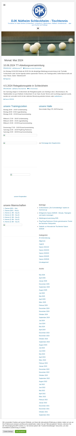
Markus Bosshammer (20, 88)
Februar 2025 (43, 305)
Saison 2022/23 (44, 250)
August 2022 (43, 381)
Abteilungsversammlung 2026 (48, 218)
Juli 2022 (42, 384)
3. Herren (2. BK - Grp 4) (11, 217)
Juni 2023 (42, 351)
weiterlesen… (58, 96)
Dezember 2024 (44, 308)
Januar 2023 (43, 366)
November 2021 (44, 409)
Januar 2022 (43, 403)
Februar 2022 (43, 399)
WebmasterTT (18, 68)
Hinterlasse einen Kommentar (33, 68)
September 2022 (44, 378)
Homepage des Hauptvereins (50, 143)
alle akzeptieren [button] (20, 431)
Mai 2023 (42, 354)
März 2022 (42, 396)
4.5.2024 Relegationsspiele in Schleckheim (25, 85)
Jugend (41, 244)
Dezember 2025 (44, 284)
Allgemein (8, 79)
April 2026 (42, 278)
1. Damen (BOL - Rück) (11, 210)
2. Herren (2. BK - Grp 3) (11, 215)
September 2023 (44, 342)
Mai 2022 (42, 390)
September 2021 (44, 415)
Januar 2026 (43, 281)
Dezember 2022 (44, 369)
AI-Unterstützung (44, 238)
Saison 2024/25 (44, 256)
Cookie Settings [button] (8, 431)
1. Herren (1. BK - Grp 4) (11, 213)
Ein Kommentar (33, 88)
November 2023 (44, 336)
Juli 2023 (42, 348)
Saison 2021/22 (44, 247)
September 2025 (44, 287)
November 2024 (44, 311)
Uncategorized (43, 262)
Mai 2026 (42, 275)
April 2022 (42, 393)
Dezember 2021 (44, 406)
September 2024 (44, 317)
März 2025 (42, 302)
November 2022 (44, 372)
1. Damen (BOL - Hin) (10, 208)
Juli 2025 (42, 293)
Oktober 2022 (43, 375)
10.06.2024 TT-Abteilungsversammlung (23, 65)
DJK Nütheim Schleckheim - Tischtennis (39, 20)
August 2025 (43, 290)
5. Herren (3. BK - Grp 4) (11, 222)
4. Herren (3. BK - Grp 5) (11, 219)
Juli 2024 (42, 320)
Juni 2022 (42, 387)
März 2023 (42, 360)
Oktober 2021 (43, 412)
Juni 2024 (42, 323)
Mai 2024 (42, 326)
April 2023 (42, 357)
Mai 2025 (42, 296)
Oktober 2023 (43, 339)
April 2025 (42, 299)
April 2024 (42, 329)
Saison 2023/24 (9, 99)
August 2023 (43, 345)
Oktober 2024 (43, 314)
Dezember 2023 (44, 333)
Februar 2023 (43, 363)
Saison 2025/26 (44, 259)
